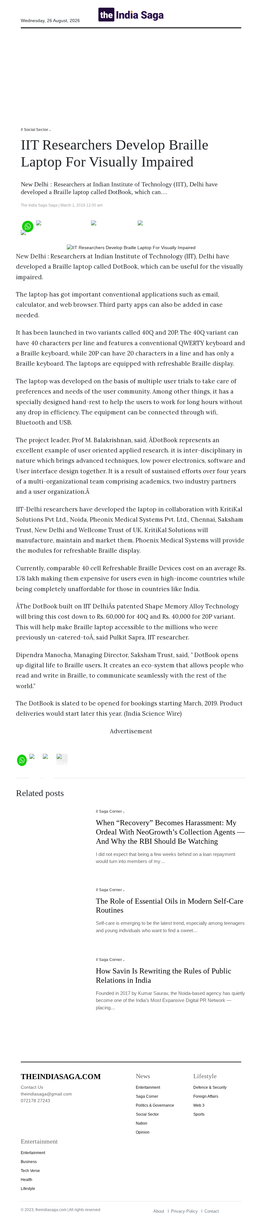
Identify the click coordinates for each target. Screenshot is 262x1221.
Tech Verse (30, 1170)
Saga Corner (147, 1096)
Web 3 (198, 1105)
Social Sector (147, 1114)
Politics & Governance (155, 1105)
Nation (141, 1123)
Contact (211, 1211)
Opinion (143, 1132)
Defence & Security (210, 1087)
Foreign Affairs (205, 1096)
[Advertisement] (131, 73)
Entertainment (148, 1087)
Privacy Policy (184, 1211)
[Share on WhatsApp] (27, 225)
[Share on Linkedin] (45, 235)
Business (29, 1162)
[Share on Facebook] (62, 225)
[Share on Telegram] (163, 225)
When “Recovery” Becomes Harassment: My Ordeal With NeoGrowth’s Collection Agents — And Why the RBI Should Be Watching (170, 831)
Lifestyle (28, 1188)
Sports (198, 1114)
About (158, 1211)
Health (26, 1179)
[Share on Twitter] (113, 225)
